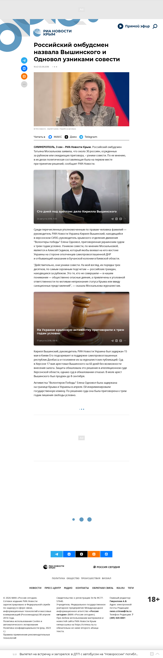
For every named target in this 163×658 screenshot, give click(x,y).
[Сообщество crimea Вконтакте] (69, 554)
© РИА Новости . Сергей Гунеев (46, 129)
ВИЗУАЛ (106, 578)
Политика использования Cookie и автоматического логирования (22, 623)
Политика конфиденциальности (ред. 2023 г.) (27, 629)
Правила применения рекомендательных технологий (26, 636)
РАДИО (68, 588)
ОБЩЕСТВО (73, 578)
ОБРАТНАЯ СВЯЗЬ (102, 588)
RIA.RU (121, 588)
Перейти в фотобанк (68, 129)
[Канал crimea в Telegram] (57, 554)
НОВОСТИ (35, 588)
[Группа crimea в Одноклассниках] (94, 554)
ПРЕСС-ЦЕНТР (53, 588)
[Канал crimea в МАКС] (106, 554)
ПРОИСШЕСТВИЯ (90, 578)
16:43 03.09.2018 (41, 67)
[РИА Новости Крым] (52, 33)
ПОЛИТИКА (58, 578)
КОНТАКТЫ (82, 588)
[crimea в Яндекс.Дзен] (81, 554)
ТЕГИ (131, 588)
